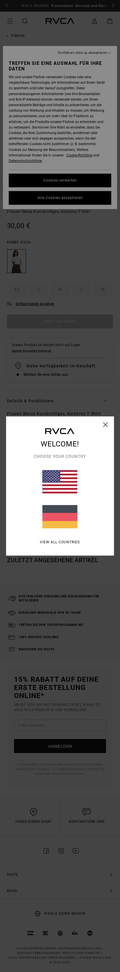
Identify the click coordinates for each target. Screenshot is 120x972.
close (105, 424)
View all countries (60, 542)
